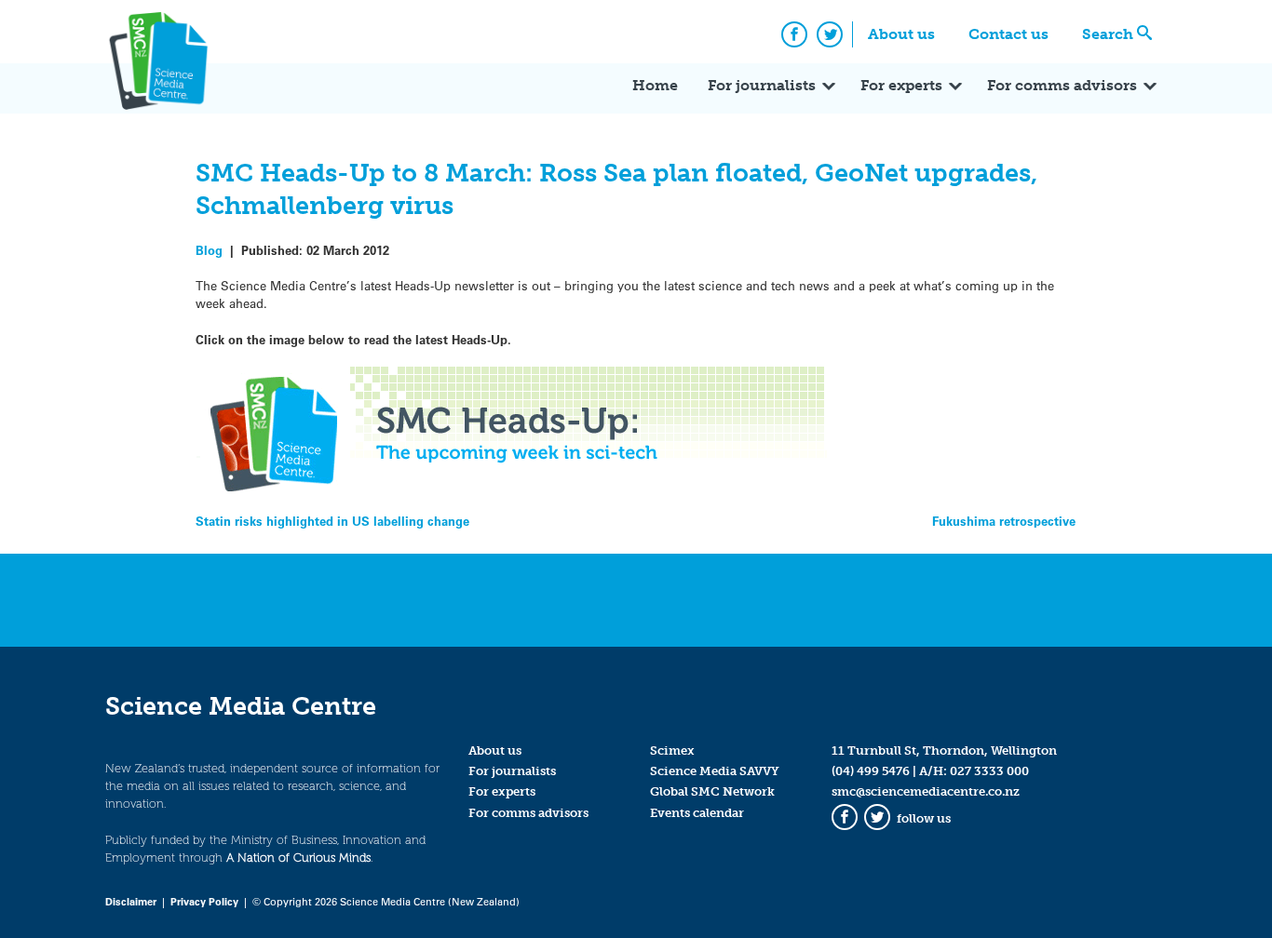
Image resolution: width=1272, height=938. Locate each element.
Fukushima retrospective (1004, 521)
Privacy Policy (204, 901)
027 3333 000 (989, 771)
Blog (209, 250)
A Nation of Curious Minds (298, 857)
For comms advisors (1062, 85)
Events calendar (697, 813)
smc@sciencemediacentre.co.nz (926, 791)
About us (901, 34)
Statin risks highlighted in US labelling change (332, 521)
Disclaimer (130, 901)
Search (1107, 34)
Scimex (672, 750)
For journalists (762, 85)
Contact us (1008, 34)
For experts (901, 85)
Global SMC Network (712, 791)
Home (655, 85)
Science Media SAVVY (714, 771)
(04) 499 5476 (871, 771)
